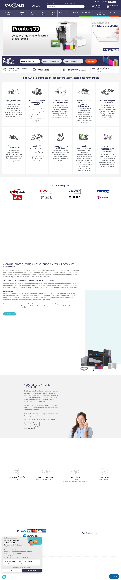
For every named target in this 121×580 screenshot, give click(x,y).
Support (113, 1)
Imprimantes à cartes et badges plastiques (13, 101)
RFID (68, 13)
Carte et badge (32, 13)
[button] (4, 36)
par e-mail (31, 428)
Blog (106, 1)
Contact (99, 1)
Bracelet (62, 13)
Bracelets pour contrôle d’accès (14, 146)
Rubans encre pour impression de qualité (37, 102)
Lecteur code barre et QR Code (60, 147)
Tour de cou (52, 13)
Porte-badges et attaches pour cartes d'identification (84, 103)
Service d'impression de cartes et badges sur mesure (107, 149)
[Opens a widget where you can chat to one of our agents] (114, 576)
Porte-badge (43, 13)
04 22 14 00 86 (36, 7)
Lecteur (75, 13)
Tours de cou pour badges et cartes (107, 101)
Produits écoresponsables (84, 147)
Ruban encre (22, 13)
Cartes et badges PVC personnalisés (60, 101)
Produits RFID (37, 146)
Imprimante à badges (9, 13)
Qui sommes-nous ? (10, 314)
